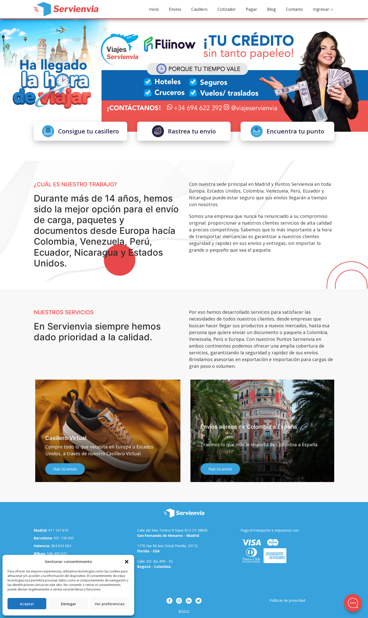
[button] (126, 561)
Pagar (251, 9)
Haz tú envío (63, 469)
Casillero (199, 9)
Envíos (175, 9)
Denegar (68, 603)
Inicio (154, 9)
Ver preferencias (110, 603)
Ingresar (321, 9)
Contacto (294, 9)
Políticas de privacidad (287, 600)
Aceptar (27, 603)
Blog (271, 9)
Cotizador (227, 9)
